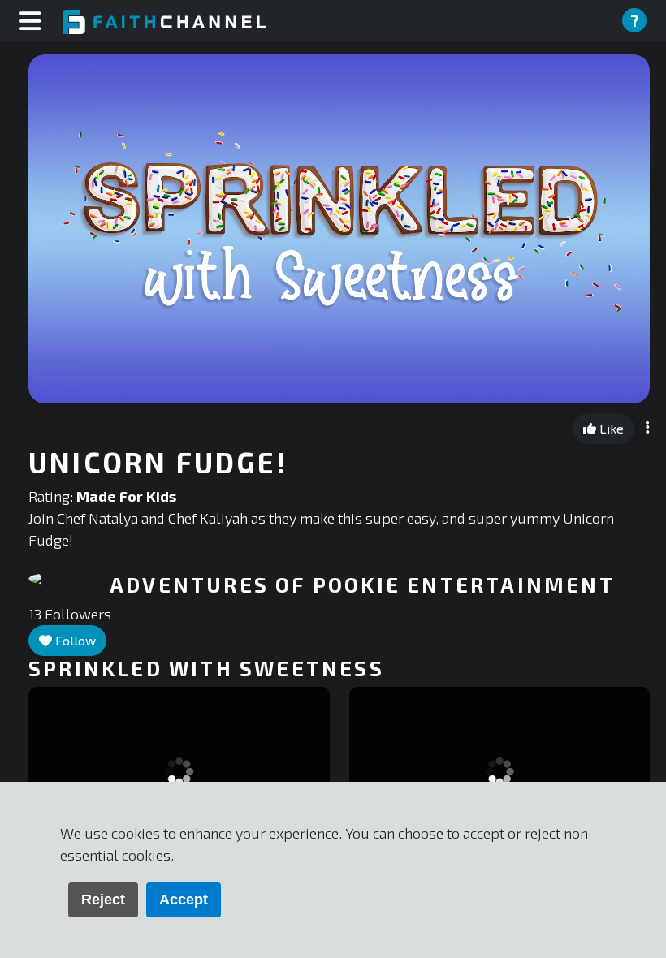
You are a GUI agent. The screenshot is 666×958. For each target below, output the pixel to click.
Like (610, 428)
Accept (183, 899)
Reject (103, 899)
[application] (339, 228)
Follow (74, 640)
